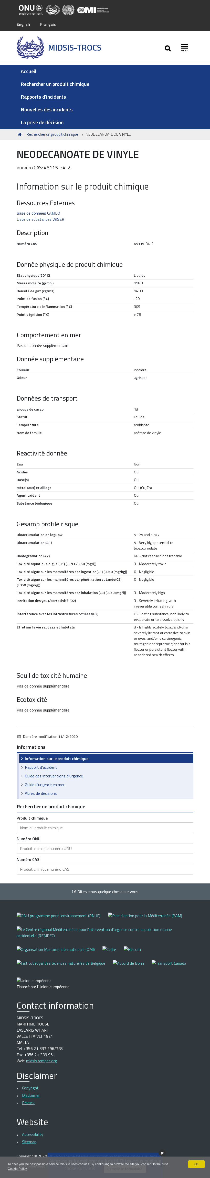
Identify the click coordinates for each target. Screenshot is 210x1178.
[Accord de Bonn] (132, 966)
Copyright (30, 1088)
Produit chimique (32, 818)
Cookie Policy (17, 1169)
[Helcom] (136, 953)
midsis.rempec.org (41, 1061)
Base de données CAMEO (38, 213)
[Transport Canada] (169, 966)
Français (48, 24)
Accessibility (32, 1134)
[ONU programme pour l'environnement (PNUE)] (62, 919)
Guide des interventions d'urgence (54, 776)
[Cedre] (113, 953)
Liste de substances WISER (40, 219)
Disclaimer (31, 1095)
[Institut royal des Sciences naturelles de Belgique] (65, 966)
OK (196, 1164)
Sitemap (29, 1142)
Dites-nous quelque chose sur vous (107, 892)
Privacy (28, 1103)
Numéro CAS (28, 859)
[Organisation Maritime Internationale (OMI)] (59, 953)
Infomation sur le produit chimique (56, 758)
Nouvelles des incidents (47, 109)
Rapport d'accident (41, 767)
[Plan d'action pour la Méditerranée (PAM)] (149, 919)
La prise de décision (42, 122)
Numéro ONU (28, 839)
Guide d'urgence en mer (45, 785)
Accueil (28, 71)
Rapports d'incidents (43, 97)
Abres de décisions (41, 793)
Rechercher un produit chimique (55, 84)
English (23, 24)
